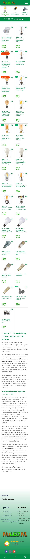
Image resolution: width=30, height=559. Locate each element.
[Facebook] (6, 551)
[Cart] (25, 557)
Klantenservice (8, 499)
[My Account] (5, 557)
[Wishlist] (15, 557)
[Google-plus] (14, 551)
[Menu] (26, 2)
